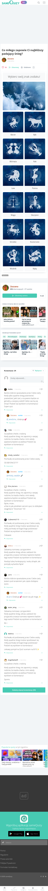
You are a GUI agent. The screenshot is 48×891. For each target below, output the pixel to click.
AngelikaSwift (13, 660)
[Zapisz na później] (33, 67)
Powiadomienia (32, 889)
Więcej (42, 889)
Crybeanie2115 (13, 519)
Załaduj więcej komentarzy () (24, 690)
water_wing (12, 607)
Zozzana (10, 59)
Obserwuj (15, 67)
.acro (10, 575)
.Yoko (10, 430)
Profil (42, 296)
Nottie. (10, 389)
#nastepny (23, 336)
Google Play (18, 834)
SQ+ (23, 2)
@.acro (9, 597)
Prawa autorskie (6, 859)
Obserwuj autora (21, 296)
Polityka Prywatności (8, 863)
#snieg (40, 336)
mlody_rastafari (14, 455)
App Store (34, 834)
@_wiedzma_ (12, 419)
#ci (4, 336)
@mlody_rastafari (13, 475)
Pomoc (3, 850)
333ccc (10, 546)
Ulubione (27, 67)
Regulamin (4, 855)
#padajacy (32, 336)
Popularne (14, 889)
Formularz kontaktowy (8, 867)
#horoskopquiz (12, 336)
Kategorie (23, 889)
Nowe (4, 889)
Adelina (11, 634)
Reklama (8, 843)
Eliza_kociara (12, 486)
